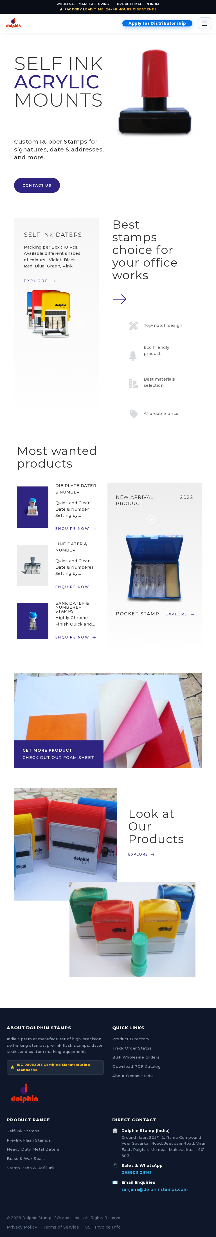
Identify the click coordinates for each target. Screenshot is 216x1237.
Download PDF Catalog (136, 1066)
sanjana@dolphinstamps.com (155, 1189)
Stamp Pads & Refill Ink (31, 1167)
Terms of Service (61, 1227)
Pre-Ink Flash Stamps (29, 1140)
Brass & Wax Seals (26, 1158)
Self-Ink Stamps (23, 1131)
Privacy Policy (22, 1227)
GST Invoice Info (103, 1227)
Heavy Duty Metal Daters (33, 1149)
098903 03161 (137, 1172)
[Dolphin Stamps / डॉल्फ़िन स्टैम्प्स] (13, 23)
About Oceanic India (133, 1075)
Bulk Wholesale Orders (136, 1057)
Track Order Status (132, 1048)
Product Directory (131, 1039)
